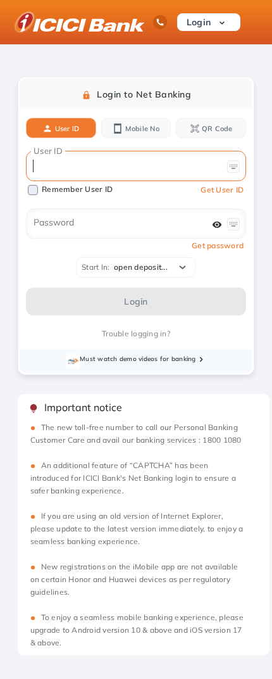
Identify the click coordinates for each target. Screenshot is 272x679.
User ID (66, 128)
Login (200, 22)
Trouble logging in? (136, 333)
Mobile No (141, 128)
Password (54, 222)
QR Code (216, 128)
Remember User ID (77, 189)
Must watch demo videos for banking (138, 359)
